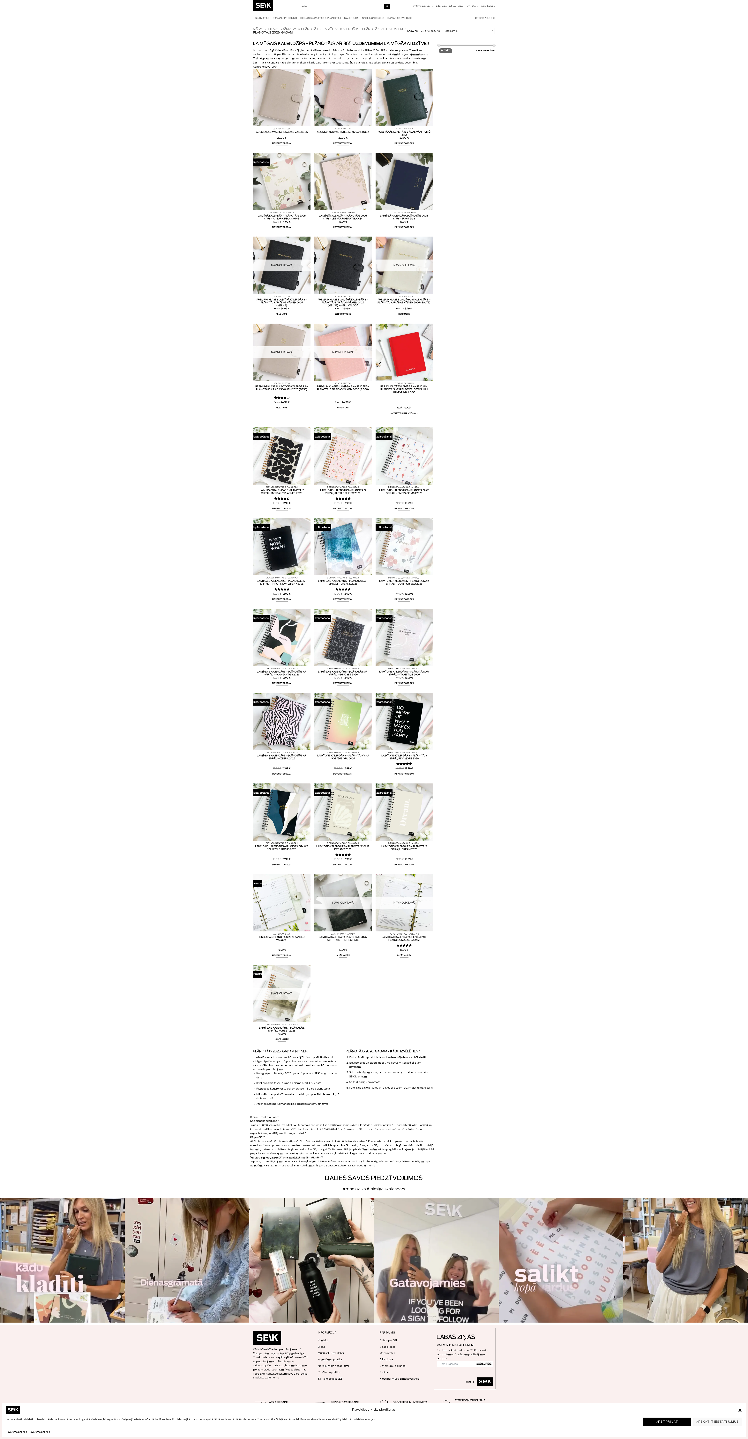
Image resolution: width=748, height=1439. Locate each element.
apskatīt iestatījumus (717, 1421)
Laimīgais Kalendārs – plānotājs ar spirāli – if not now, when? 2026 (282, 582)
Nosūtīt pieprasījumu (404, 413)
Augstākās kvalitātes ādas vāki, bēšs (282, 132)
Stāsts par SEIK (422, 7)
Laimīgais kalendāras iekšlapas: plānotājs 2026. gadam (404, 938)
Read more (282, 314)
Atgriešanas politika (330, 1359)
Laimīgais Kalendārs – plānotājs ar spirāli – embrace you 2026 (404, 491)
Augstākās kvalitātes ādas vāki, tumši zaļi (404, 133)
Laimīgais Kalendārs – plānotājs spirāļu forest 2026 (282, 1029)
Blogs (321, 1347)
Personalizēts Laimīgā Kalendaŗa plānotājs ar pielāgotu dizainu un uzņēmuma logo (404, 389)
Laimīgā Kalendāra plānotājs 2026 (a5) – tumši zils (404, 217)
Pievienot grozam (282, 143)
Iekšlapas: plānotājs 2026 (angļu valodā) (282, 938)
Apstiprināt (667, 1421)
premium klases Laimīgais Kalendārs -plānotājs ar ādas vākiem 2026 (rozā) (343, 388)
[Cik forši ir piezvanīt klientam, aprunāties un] (62, 1260)
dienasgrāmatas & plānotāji (293, 29)
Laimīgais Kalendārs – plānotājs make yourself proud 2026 (281, 847)
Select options (343, 314)
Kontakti (323, 1340)
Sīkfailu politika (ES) (331, 1378)
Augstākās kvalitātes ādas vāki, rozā (343, 132)
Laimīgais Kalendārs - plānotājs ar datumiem (363, 29)
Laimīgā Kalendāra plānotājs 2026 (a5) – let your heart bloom (343, 217)
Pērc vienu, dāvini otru (449, 7)
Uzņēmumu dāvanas (393, 1366)
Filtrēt (445, 51)
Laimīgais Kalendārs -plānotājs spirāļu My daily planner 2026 (282, 491)
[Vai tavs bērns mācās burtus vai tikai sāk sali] (561, 1260)
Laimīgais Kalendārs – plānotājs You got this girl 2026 (343, 757)
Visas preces (387, 1347)
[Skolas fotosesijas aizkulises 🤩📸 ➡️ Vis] (436, 1260)
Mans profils (387, 1353)
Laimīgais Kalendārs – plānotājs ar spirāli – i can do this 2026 (282, 673)
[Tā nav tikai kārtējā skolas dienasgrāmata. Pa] (187, 1260)
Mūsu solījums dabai (331, 1353)
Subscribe (484, 1364)
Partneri (385, 1372)
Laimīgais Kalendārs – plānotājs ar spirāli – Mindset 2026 (343, 673)
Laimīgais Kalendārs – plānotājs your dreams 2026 (343, 847)
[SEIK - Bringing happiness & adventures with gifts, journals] (272, 6)
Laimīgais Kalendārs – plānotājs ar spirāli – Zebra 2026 (282, 757)
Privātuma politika (16, 1432)
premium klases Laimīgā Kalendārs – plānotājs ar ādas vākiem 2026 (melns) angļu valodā (343, 302)
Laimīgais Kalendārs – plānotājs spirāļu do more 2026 (404, 757)
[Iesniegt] (387, 6)
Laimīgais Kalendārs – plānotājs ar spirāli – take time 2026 (404, 673)
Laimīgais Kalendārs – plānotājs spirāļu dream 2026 (404, 847)
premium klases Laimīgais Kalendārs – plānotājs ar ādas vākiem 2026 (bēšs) (282, 388)
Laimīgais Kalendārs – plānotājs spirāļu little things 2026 (343, 491)
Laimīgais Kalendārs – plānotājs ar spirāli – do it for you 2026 (404, 582)
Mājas (258, 29)
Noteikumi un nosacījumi (333, 1366)
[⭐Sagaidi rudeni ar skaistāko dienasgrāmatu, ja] (311, 1260)
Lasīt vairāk (404, 408)
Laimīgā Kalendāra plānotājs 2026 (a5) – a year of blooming (282, 217)
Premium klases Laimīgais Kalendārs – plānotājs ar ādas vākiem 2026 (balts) (404, 301)
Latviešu (471, 7)
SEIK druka (386, 1359)
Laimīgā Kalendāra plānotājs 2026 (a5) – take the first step (343, 938)
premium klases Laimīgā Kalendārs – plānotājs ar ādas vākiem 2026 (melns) (282, 302)
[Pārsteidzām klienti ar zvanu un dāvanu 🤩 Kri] (685, 1260)
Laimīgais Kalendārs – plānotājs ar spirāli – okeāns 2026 (343, 582)
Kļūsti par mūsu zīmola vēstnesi (400, 1378)
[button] (740, 1410)
